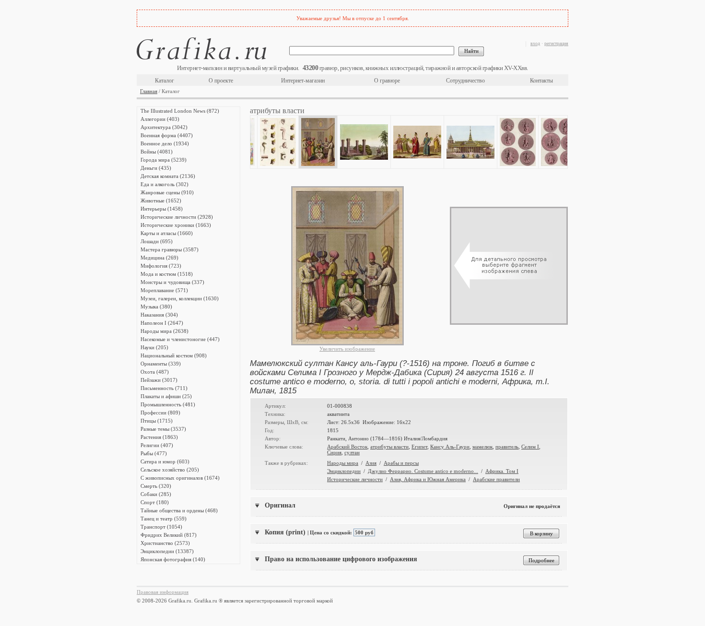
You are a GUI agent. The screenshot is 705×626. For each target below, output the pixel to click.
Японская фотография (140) (173, 559)
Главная (148, 91)
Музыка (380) (156, 306)
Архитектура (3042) (164, 127)
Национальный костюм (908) (174, 355)
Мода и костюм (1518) (167, 274)
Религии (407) (157, 445)
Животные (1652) (161, 200)
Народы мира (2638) (164, 331)
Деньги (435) (156, 168)
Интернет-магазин (303, 80)
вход (535, 43)
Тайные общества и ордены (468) (179, 510)
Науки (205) (154, 347)
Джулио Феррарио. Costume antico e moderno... (423, 471)
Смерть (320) (156, 486)
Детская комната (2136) (168, 176)
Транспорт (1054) (161, 527)
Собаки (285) (156, 494)
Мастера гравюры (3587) (170, 249)
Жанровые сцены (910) (167, 192)
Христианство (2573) (165, 543)
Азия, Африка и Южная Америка (428, 479)
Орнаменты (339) (161, 363)
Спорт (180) (155, 502)
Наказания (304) (159, 315)
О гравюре (387, 80)
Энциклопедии (344, 471)
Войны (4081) (157, 151)
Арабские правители (496, 479)
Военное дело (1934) (165, 143)
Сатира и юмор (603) (165, 461)
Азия (370, 463)
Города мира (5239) (164, 160)
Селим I (530, 446)
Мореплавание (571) (164, 290)
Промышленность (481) (168, 404)
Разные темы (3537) (163, 429)
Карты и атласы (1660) (167, 233)
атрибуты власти (389, 446)
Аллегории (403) (160, 119)
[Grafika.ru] (201, 50)
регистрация (556, 43)
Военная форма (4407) (167, 135)
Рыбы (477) (154, 453)
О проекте (221, 80)
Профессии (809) (160, 412)
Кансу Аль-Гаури (450, 446)
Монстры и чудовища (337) (172, 282)
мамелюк (482, 446)
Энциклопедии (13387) (167, 551)
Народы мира (342, 463)
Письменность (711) (164, 388)
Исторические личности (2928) (177, 217)
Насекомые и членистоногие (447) (180, 339)
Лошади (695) (157, 241)
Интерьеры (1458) (162, 209)
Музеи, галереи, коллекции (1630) (180, 298)
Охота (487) (155, 372)
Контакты (541, 80)
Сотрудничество (465, 80)
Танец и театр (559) (164, 518)
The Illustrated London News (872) (180, 111)
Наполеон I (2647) (162, 323)
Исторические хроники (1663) (176, 225)
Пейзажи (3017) (159, 380)
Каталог (164, 80)
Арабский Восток (347, 446)
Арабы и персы (401, 463)
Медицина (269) (159, 257)
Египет (419, 446)
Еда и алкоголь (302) (164, 184)
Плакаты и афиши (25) (166, 396)
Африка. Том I (501, 471)
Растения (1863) (159, 437)
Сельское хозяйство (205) (170, 469)
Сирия (334, 452)
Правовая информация (162, 592)
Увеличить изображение (347, 349)
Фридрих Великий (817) (169, 535)
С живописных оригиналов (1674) (180, 478)
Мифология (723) (161, 266)
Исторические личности (355, 479)
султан (352, 452)
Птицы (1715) (157, 421)
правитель (506, 446)
